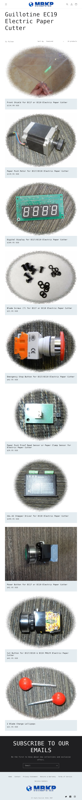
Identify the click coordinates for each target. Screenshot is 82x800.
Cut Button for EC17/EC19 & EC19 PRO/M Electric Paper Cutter (38, 654)
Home (10, 776)
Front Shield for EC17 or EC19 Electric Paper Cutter (37, 102)
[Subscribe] (56, 765)
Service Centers (41, 781)
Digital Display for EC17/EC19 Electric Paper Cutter (37, 240)
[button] (6, 4)
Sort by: (41, 41)
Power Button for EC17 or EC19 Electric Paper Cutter (37, 584)
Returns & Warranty (48, 776)
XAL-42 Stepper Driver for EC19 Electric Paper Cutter (38, 516)
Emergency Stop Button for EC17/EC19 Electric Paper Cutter (40, 377)
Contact (17, 776)
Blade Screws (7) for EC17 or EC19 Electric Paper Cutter (39, 308)
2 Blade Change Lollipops (21, 724)
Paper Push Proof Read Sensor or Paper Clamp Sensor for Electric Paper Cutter (39, 446)
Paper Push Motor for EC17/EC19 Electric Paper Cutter (38, 171)
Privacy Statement (30, 776)
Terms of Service (65, 776)
